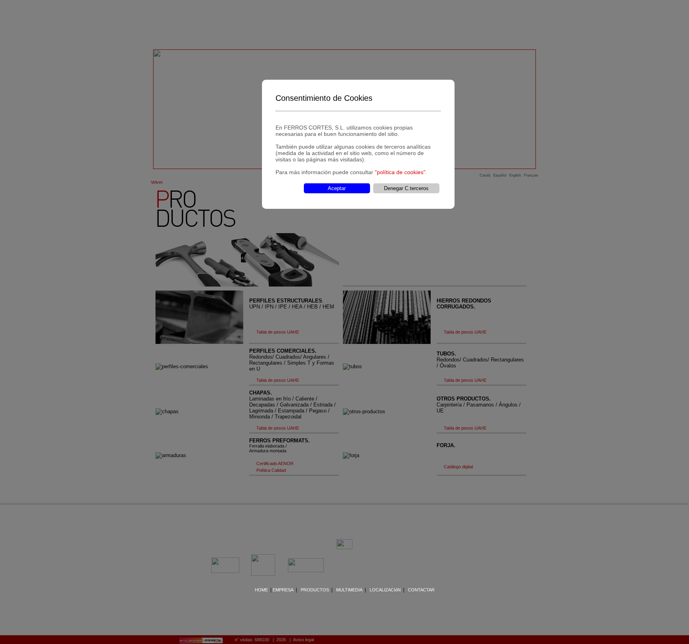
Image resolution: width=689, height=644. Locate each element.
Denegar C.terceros (406, 188)
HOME (261, 589)
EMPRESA (283, 589)
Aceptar (337, 188)
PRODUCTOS (315, 589)
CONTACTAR (421, 589)
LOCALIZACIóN (385, 589)
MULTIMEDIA (349, 589)
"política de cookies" (400, 172)
